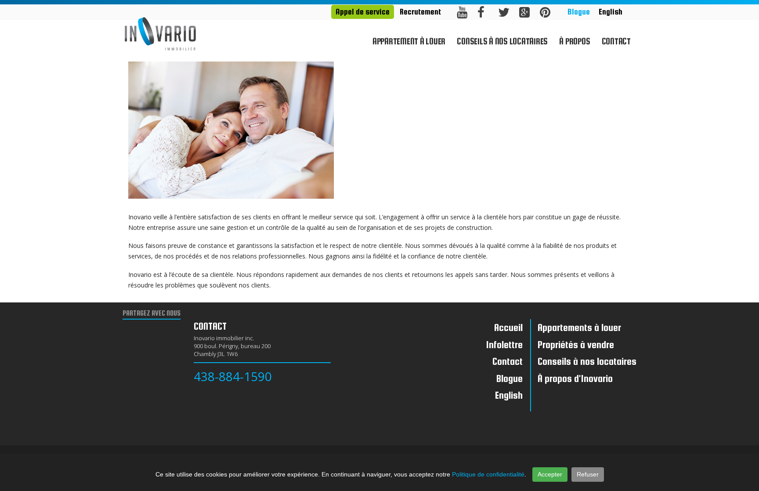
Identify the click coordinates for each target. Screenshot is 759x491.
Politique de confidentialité (488, 474)
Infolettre (504, 344)
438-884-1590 (233, 376)
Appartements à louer (579, 327)
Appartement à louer (408, 41)
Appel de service (363, 11)
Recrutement (420, 11)
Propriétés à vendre (576, 344)
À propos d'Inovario (575, 378)
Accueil (508, 327)
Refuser (588, 474)
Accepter (550, 474)
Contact (616, 41)
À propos (574, 41)
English (610, 11)
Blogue (578, 11)
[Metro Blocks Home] (160, 33)
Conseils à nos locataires (502, 41)
